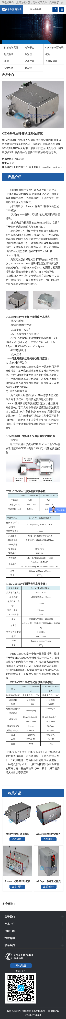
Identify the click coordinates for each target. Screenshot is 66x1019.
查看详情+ (17, 839)
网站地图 (21, 965)
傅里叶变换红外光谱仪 (17, 834)
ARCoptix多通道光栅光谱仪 (48, 882)
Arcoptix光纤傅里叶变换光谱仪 (17, 882)
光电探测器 (51, 61)
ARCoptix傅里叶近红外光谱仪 (48, 835)
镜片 (47, 54)
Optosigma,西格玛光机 (53, 48)
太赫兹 (28, 68)
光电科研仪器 (25, 903)
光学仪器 (29, 61)
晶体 (6, 61)
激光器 (28, 54)
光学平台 (29, 47)
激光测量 (9, 54)
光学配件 (9, 68)
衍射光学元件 (11, 47)
